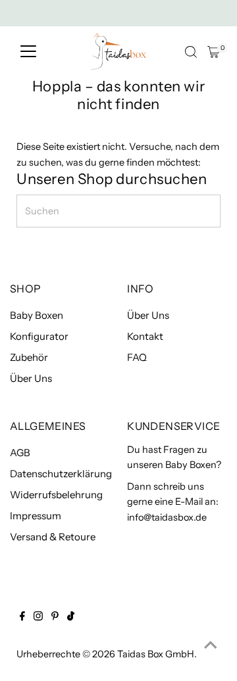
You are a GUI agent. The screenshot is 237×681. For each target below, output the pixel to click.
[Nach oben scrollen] (211, 645)
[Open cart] (214, 52)
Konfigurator (39, 336)
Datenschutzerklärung (61, 473)
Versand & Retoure (52, 536)
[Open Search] (191, 52)
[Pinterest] (55, 617)
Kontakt (145, 336)
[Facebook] (22, 617)
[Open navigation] (28, 51)
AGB (20, 452)
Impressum (35, 515)
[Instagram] (38, 617)
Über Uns (31, 378)
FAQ (137, 357)
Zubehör (29, 357)
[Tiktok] (71, 617)
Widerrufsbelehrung (56, 494)
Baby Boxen (36, 315)
